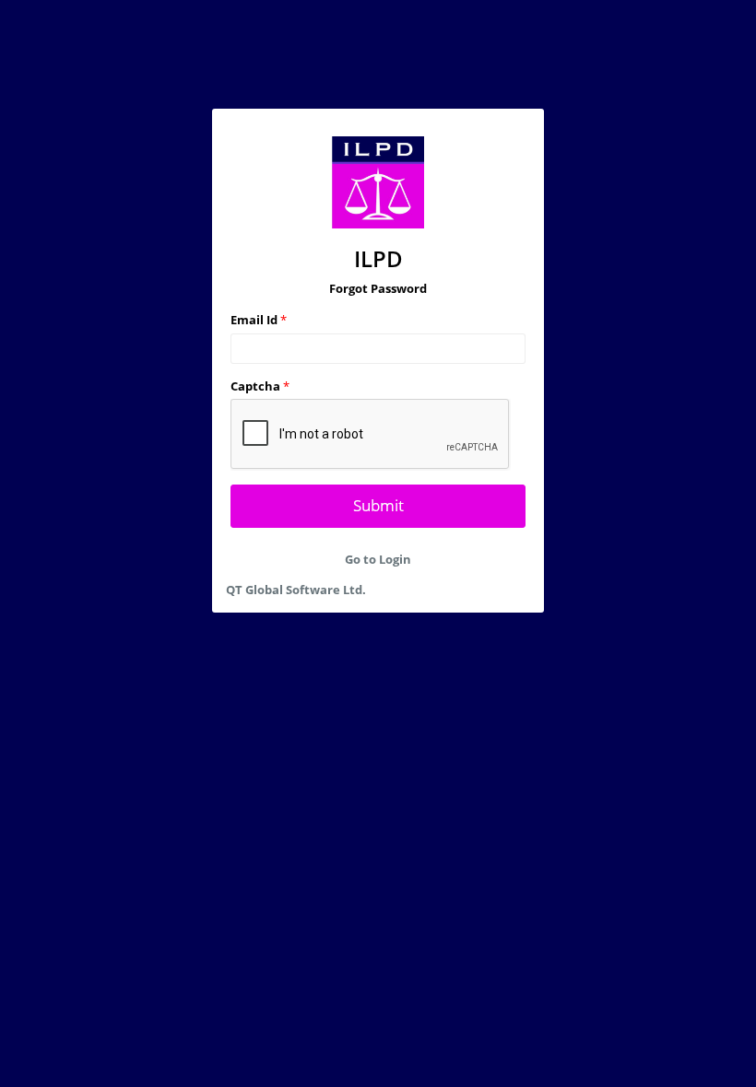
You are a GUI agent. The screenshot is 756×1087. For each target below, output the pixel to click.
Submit (378, 505)
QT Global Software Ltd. (296, 589)
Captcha (259, 386)
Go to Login (378, 559)
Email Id (258, 319)
